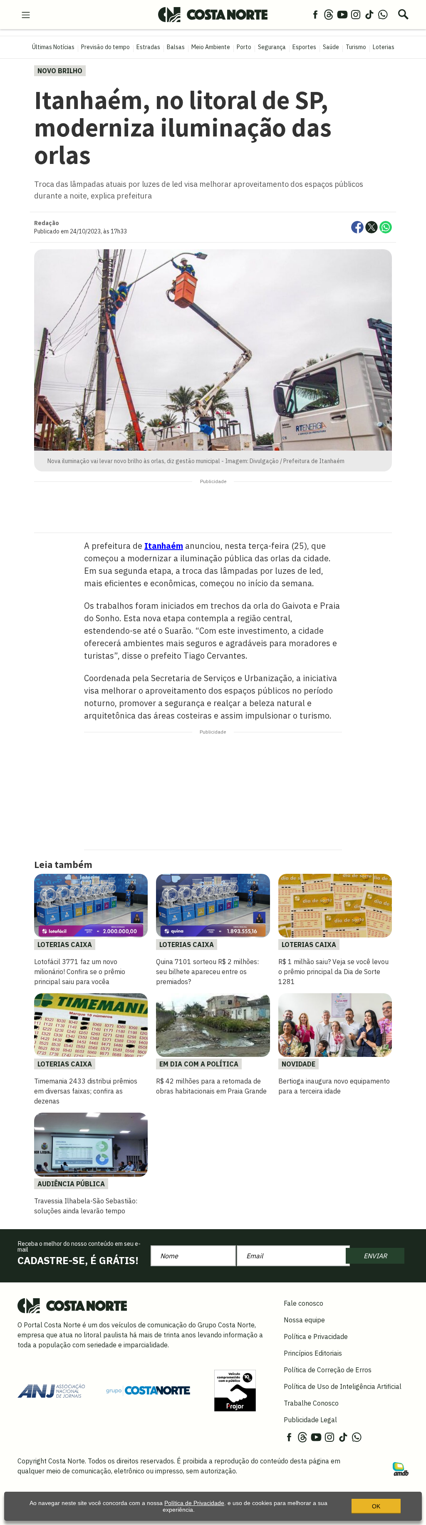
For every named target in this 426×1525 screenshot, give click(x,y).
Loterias (383, 47)
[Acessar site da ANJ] (51, 1390)
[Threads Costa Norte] (328, 14)
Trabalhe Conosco (311, 1403)
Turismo (356, 47)
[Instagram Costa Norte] (355, 14)
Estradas (148, 47)
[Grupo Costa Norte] (148, 1390)
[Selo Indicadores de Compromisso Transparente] (235, 1390)
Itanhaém (163, 545)
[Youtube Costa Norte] (342, 14)
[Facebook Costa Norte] (315, 14)
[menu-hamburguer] (26, 14)
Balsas (176, 47)
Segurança (272, 47)
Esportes (304, 47)
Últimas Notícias (53, 47)
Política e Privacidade (316, 1336)
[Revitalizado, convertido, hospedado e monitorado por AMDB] (401, 1468)
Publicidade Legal (310, 1420)
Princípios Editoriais (313, 1353)
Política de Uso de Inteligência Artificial (342, 1386)
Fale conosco (303, 1303)
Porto (244, 47)
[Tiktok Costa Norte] (369, 14)
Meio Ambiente (210, 47)
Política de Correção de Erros (328, 1370)
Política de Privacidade (194, 1503)
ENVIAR (375, 1256)
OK (376, 1506)
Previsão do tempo (105, 47)
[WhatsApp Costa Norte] (382, 14)
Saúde (331, 47)
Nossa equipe (304, 1320)
